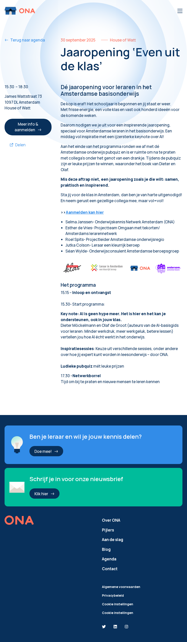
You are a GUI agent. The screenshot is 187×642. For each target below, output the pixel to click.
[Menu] (179, 11)
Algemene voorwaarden (121, 587)
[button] (28, 127)
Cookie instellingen (117, 604)
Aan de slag (112, 539)
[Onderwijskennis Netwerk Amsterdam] (20, 10)
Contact (109, 568)
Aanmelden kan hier (85, 212)
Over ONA (111, 520)
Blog (106, 549)
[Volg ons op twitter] (104, 627)
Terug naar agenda (27, 40)
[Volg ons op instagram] (126, 627)
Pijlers (108, 530)
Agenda (109, 559)
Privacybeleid (113, 595)
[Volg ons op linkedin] (115, 627)
